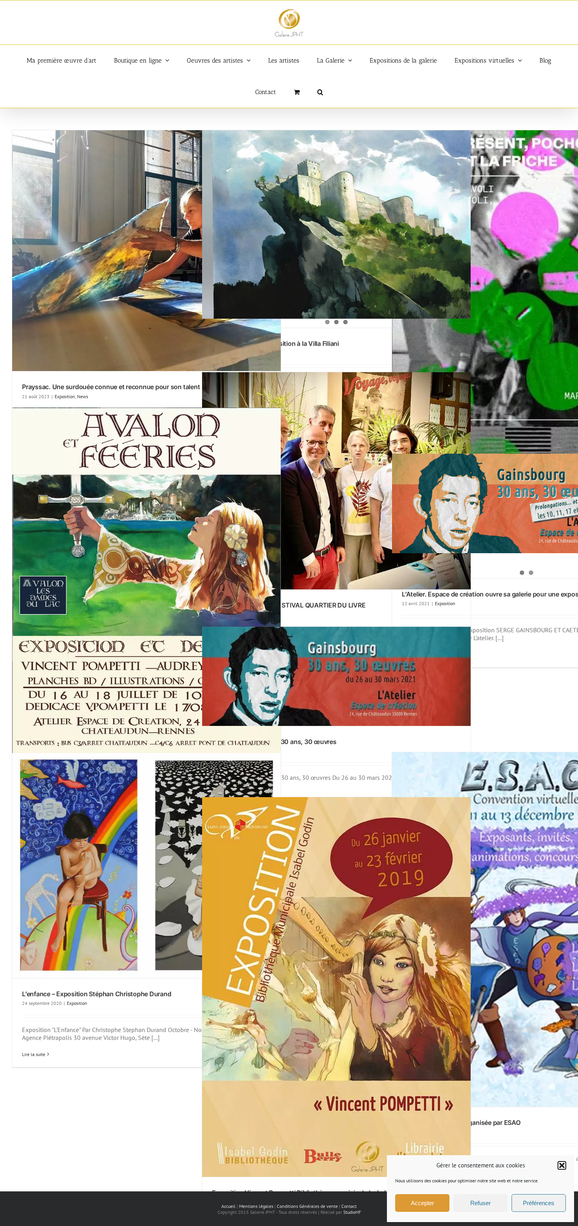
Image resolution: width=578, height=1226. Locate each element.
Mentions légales (256, 1206)
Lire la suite (33, 1054)
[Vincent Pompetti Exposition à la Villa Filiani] (336, 228)
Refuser (480, 1203)
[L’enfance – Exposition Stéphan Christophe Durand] (146, 865)
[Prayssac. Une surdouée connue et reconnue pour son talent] (146, 250)
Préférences (538, 1203)
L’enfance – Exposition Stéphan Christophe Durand (96, 994)
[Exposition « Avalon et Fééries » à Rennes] (146, 593)
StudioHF (352, 1212)
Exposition (65, 396)
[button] (562, 1165)
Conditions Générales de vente (307, 1206)
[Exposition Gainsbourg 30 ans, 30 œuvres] (336, 676)
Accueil (228, 1206)
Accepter (422, 1203)
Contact (349, 1206)
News (82, 396)
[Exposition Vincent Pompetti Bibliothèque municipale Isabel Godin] (336, 987)
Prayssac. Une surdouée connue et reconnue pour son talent (111, 387)
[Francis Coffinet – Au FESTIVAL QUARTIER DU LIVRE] (336, 481)
